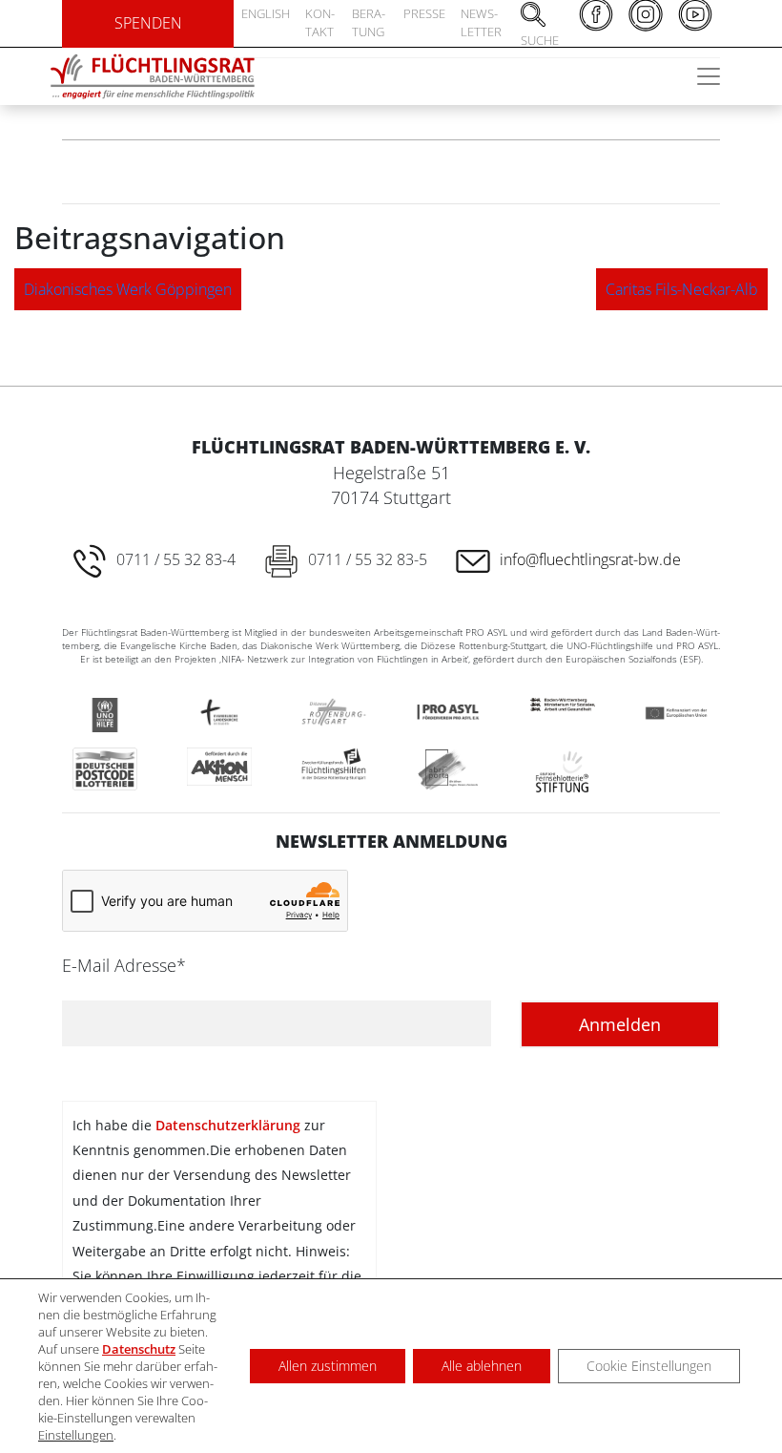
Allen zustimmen (327, 1366)
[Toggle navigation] (708, 76)
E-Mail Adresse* (124, 965)
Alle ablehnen (482, 1366)
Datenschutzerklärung (227, 1125)
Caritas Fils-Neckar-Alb (682, 289)
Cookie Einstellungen (648, 1366)
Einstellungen (75, 1434)
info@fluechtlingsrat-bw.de (590, 559)
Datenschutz (138, 1349)
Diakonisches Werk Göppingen (128, 289)
